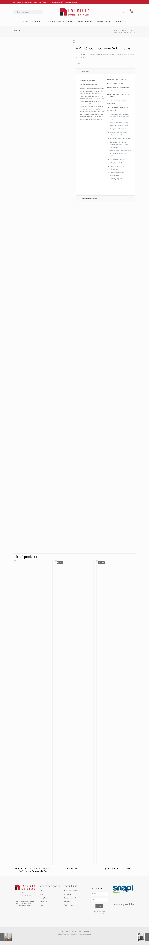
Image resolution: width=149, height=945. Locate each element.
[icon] (76, 938)
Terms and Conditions (71, 891)
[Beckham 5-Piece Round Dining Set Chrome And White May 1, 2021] (6, 937)
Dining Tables (44, 898)
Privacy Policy (68, 894)
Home (115, 30)
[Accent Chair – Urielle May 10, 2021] (143, 937)
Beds (131, 30)
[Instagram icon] (74, 938)
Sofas (41, 891)
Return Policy (68, 905)
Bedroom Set (106, 54)
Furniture (67, 901)
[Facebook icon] (72, 938)
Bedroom (123, 30)
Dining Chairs (44, 901)
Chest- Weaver (74, 868)
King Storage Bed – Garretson (115, 868)
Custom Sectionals (70, 898)
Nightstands (80, 57)
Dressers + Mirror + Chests (125, 54)
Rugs (41, 905)
